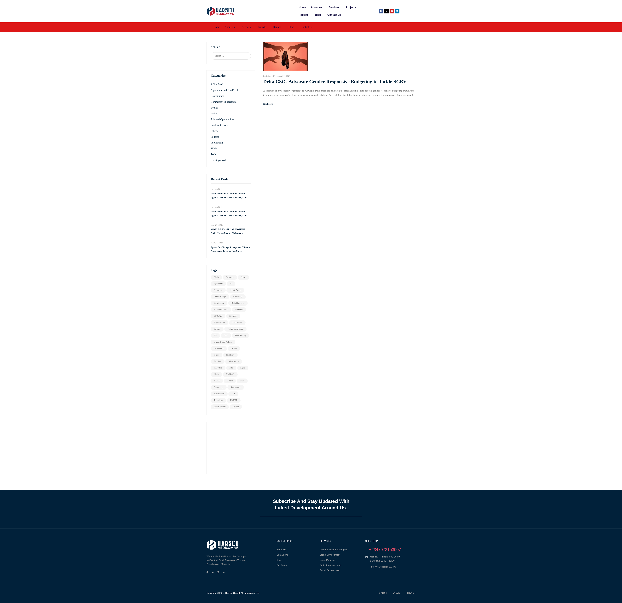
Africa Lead (217, 84)
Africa (243, 277)
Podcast (215, 136)
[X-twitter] (386, 11)
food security (240, 335)
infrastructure (234, 361)
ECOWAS (218, 316)
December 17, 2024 (281, 76)
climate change (220, 296)
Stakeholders (236, 387)
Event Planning (327, 560)
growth (234, 348)
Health (216, 355)
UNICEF (233, 400)
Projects (351, 7)
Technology (218, 400)
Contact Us (282, 554)
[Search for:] (227, 55)
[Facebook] (381, 11)
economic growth (221, 309)
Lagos (242, 368)
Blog (318, 14)
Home (302, 7)
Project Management (330, 565)
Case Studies (217, 96)
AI (231, 283)
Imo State (217, 361)
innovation (218, 368)
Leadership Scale (219, 125)
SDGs (214, 148)
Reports (304, 14)
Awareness (218, 290)
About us (316, 7)
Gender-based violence (223, 342)
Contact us (334, 14)
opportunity (218, 387)
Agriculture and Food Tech (224, 90)
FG (215, 335)
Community (237, 296)
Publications (217, 142)
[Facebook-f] (207, 572)
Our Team (281, 565)
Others (214, 131)
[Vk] (223, 572)
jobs (231, 368)
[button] (317, 7)
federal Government (235, 329)
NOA (242, 381)
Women (236, 407)
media (216, 374)
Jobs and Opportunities (222, 119)
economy (239, 309)
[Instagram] (218, 572)
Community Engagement (223, 101)
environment (237, 322)
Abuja (216, 277)
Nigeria (230, 381)
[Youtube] (392, 11)
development (219, 303)
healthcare (230, 355)
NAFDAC (230, 374)
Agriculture (218, 283)
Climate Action (235, 290)
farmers (217, 329)
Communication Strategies (333, 549)
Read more (268, 104)
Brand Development (330, 554)
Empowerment (219, 322)
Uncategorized (218, 160)
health (214, 113)
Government (219, 348)
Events (214, 107)
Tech (213, 154)
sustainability (219, 394)
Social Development (330, 570)
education (233, 316)
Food (226, 335)
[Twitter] (212, 572)
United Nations (220, 407)
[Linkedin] (397, 11)
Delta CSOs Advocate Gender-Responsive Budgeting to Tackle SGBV (335, 81)
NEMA (217, 381)
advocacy (230, 277)
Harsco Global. (232, 593)
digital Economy (237, 303)
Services (334, 7)
